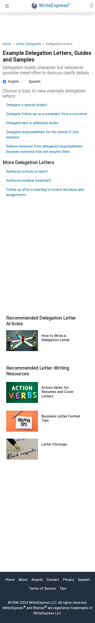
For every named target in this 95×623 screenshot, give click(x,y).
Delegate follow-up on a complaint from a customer (46, 114)
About (23, 580)
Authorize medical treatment (28, 180)
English (13, 81)
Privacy (68, 580)
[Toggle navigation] (7, 6)
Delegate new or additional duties (32, 123)
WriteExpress (54, 5)
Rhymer (39, 608)
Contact (52, 580)
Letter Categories (28, 44)
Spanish (34, 81)
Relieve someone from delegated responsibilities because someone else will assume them (44, 149)
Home (7, 44)
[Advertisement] (47, 26)
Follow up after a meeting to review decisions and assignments (45, 192)
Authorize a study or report (27, 171)
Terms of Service (42, 588)
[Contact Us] (91, 5)
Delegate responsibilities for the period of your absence (42, 134)
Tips (62, 588)
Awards (37, 580)
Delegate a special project (27, 105)
